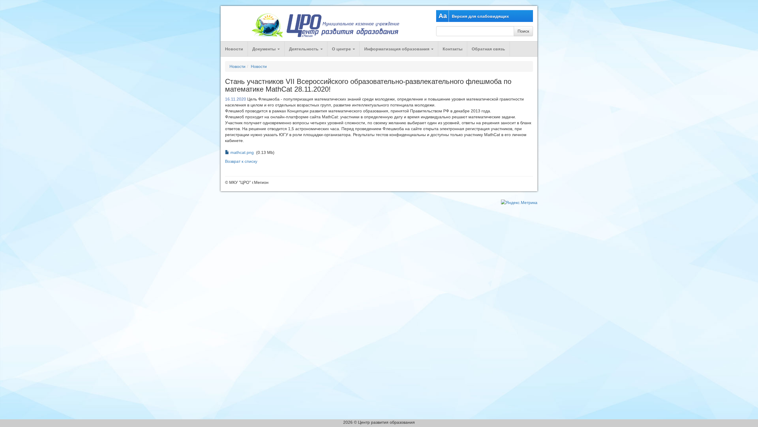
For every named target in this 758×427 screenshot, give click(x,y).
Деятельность (304, 49)
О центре (342, 49)
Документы (264, 49)
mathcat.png (242, 152)
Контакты (452, 49)
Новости (234, 49)
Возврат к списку (241, 161)
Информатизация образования (397, 49)
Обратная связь (488, 49)
